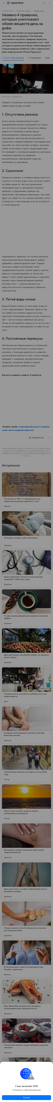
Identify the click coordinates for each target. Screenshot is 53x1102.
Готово (26, 1098)
